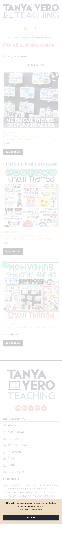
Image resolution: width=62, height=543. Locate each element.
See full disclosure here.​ (31, 509)
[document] (31, 271)
